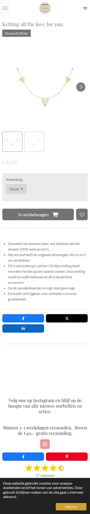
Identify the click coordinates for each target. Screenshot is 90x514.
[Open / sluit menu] (5, 8)
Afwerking (14, 179)
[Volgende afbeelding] (80, 87)
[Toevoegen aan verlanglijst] (82, 214)
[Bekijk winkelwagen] (85, 8)
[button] (12, 142)
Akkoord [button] (71, 507)
